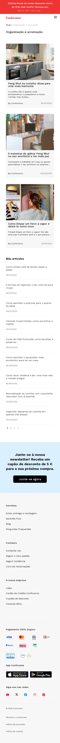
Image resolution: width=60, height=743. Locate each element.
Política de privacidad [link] (15, 724)
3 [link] (14, 428)
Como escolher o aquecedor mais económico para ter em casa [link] (25, 359)
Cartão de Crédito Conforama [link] (22, 593)
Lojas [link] (9, 588)
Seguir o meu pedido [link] (18, 556)
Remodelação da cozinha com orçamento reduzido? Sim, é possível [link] (29, 395)
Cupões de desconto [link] (17, 598)
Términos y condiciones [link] (16, 717)
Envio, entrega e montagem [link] (21, 513)
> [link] (18, 428)
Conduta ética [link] (14, 603)
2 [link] (11, 428)
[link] (13, 18)
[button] (55, 17)
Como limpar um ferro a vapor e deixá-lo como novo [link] (29, 225)
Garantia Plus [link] (13, 518)
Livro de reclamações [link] (18, 566)
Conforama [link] (17, 103)
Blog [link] (8, 25)
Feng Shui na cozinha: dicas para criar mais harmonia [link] (29, 85)
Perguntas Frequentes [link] (18, 529)
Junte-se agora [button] (30, 479)
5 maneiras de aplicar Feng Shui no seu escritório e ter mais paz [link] (28, 155)
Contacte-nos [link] (13, 550)
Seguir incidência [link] (15, 561)
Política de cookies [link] (14, 731)
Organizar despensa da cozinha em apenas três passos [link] (26, 413)
